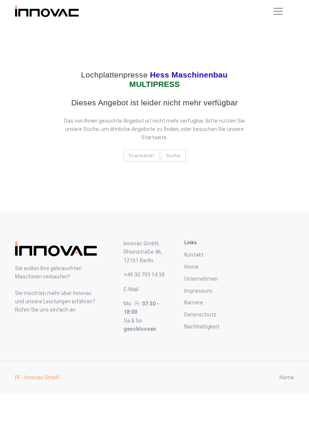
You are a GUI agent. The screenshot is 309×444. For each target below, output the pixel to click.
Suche (173, 155)
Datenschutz (200, 315)
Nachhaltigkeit (201, 327)
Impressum (198, 291)
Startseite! (141, 155)
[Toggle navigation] (278, 11)
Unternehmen (201, 279)
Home (191, 267)
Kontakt (193, 255)
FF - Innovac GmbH (37, 377)
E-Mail (131, 289)
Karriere (193, 303)
